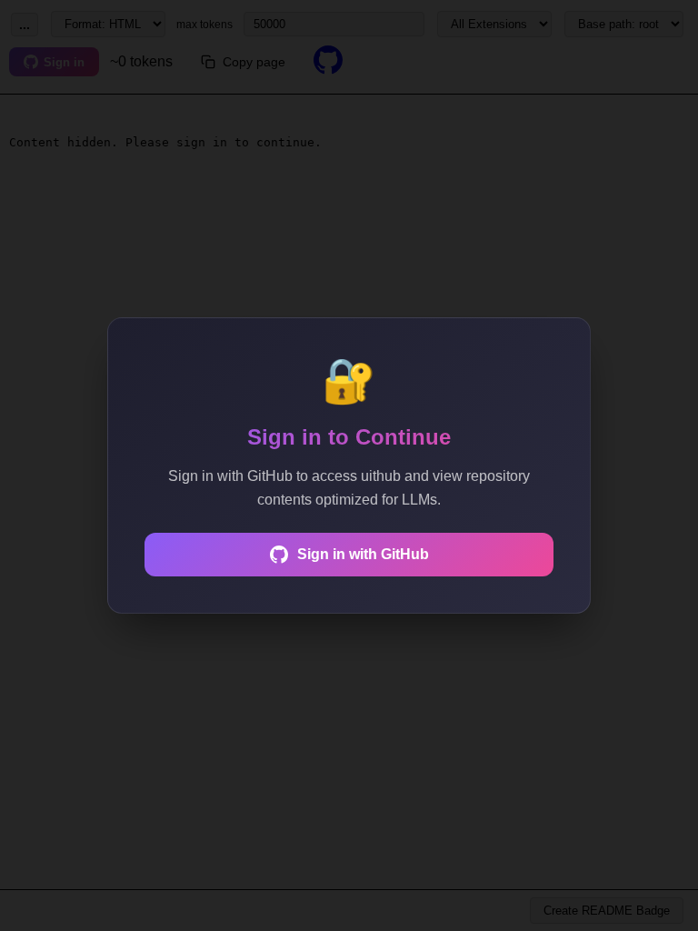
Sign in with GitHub (363, 554)
